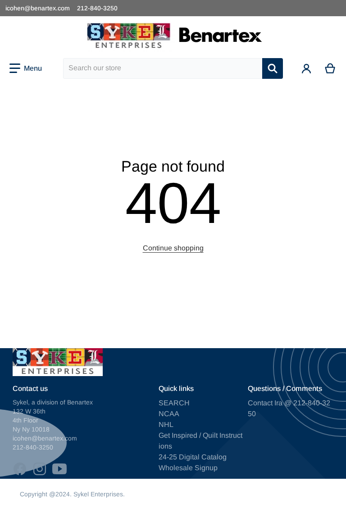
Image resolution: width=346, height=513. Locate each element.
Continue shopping (173, 248)
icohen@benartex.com (37, 8)
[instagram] (40, 469)
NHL (166, 424)
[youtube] (59, 469)
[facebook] (20, 469)
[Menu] (25, 68)
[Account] (306, 68)
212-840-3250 (97, 8)
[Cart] (330, 68)
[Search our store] (272, 68)
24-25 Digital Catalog (193, 457)
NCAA (169, 414)
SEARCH (174, 403)
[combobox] (162, 68)
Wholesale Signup (188, 468)
